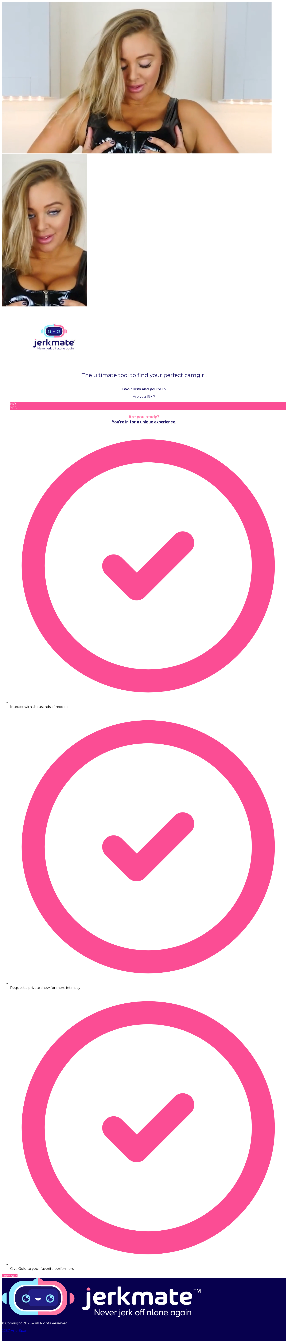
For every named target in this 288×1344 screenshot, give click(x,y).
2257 (6, 1331)
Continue (9, 1276)
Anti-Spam (19, 1331)
